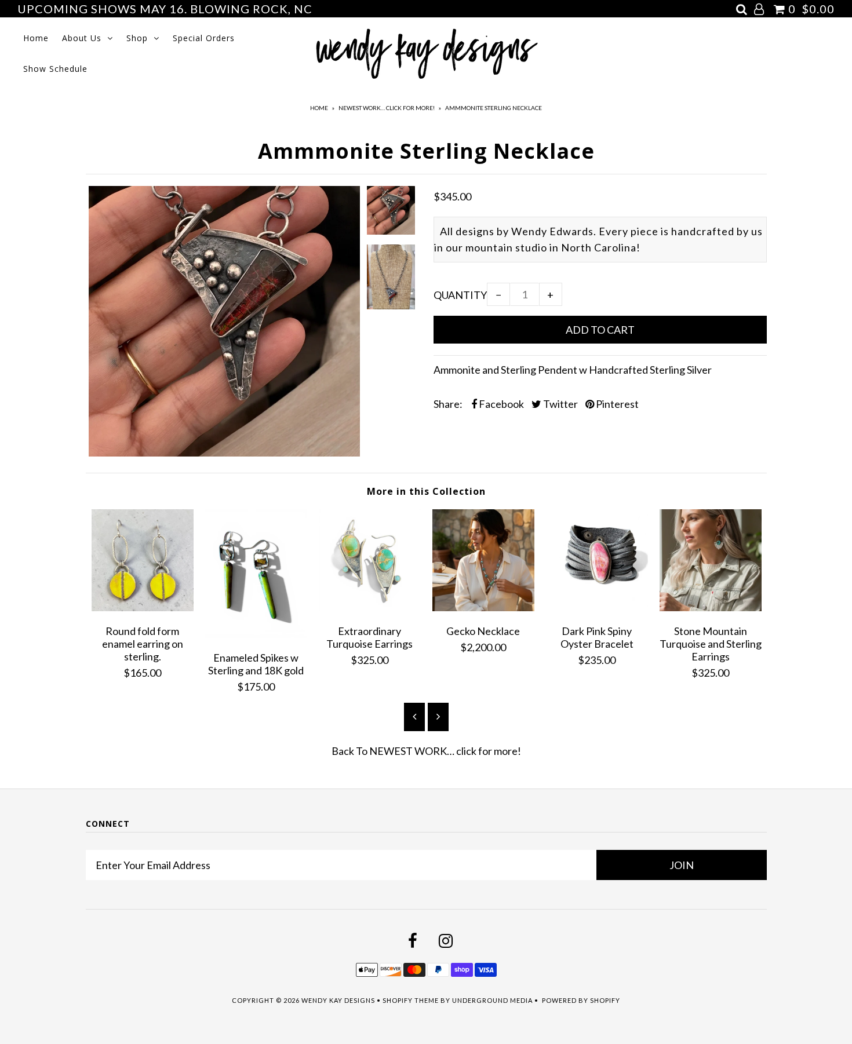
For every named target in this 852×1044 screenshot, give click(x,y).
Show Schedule (55, 68)
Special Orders (204, 37)
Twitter (559, 403)
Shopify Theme (411, 1000)
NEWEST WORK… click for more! (386, 107)
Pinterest (616, 403)
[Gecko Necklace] (483, 607)
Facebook (500, 403)
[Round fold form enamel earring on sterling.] (143, 607)
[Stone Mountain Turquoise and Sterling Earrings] (711, 607)
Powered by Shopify (581, 1000)
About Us (81, 37)
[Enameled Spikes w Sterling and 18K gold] (256, 634)
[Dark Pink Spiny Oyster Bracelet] (597, 607)
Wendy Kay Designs (338, 1000)
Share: (448, 403)
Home (36, 37)
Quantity (460, 295)
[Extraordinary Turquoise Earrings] (370, 607)
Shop (137, 37)
